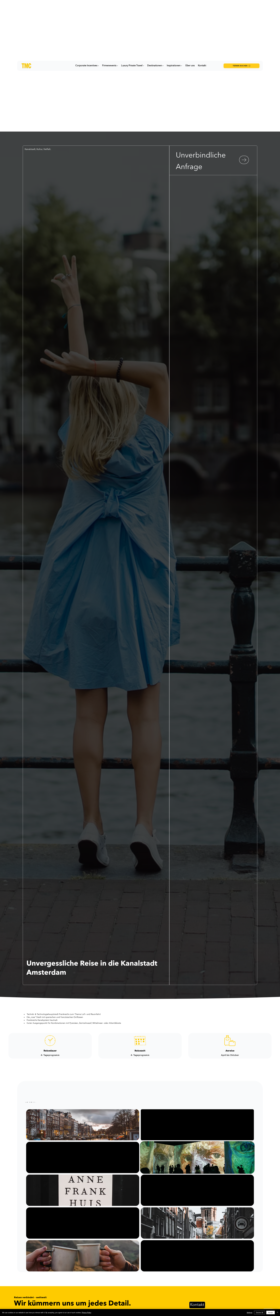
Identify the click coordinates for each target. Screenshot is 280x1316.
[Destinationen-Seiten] (163, 65)
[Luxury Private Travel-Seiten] (143, 65)
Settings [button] (249, 1312)
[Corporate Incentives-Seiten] (98, 65)
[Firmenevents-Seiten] (117, 65)
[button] (213, 160)
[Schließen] (277, 1312)
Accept (270, 1312)
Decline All (259, 1312)
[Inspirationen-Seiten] (181, 65)
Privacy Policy (86, 1312)
